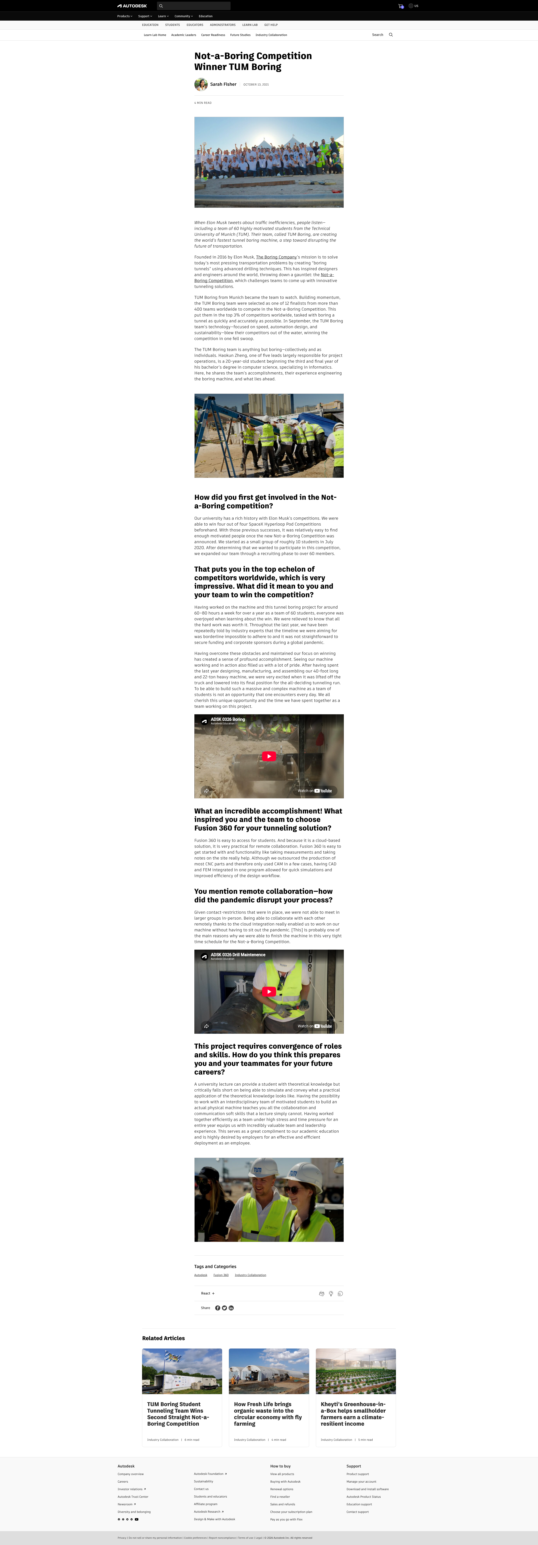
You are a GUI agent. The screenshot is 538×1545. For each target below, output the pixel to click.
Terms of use (245, 1538)
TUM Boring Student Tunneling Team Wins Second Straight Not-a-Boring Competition (178, 1414)
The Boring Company (276, 257)
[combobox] (194, 6)
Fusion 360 (221, 1275)
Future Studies (240, 35)
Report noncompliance (222, 1538)
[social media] (128, 1519)
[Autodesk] (132, 6)
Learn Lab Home (155, 35)
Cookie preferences (195, 1538)
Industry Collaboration (271, 35)
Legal (259, 1538)
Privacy (122, 1538)
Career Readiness (213, 35)
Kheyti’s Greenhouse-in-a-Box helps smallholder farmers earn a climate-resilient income (353, 1414)
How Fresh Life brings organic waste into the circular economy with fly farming (268, 1414)
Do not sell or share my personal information (155, 1538)
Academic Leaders (183, 35)
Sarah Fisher (223, 84)
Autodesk (200, 1275)
